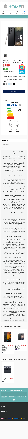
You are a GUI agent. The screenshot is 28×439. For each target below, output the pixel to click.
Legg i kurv (14, 91)
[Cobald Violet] (16, 349)
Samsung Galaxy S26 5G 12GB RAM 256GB (17, 347)
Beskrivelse (5, 140)
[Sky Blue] (18, 349)
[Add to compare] (14, 95)
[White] (17, 349)
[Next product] (26, 16)
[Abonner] (25, 394)
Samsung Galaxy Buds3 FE (5, 379)
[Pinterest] (6, 100)
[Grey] (3, 381)
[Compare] (7, 344)
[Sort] (2, 352)
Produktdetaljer (5, 144)
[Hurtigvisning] (8, 344)
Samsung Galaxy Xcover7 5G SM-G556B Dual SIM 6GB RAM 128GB (4, 348)
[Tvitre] (5, 100)
